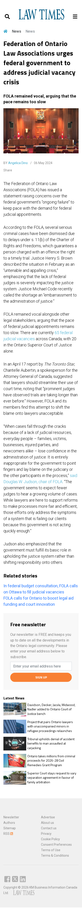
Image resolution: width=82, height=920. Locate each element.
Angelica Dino (18, 163)
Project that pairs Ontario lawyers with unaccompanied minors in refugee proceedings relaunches (50, 726)
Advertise (48, 817)
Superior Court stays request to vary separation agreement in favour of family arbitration (51, 777)
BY (15, 163)
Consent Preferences (56, 844)
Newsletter (11, 817)
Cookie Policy (50, 839)
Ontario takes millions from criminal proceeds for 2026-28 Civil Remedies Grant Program (51, 760)
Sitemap (9, 828)
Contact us (48, 828)
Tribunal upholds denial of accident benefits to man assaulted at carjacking (50, 743)
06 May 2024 (42, 163)
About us (47, 823)
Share (7, 170)
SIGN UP (41, 677)
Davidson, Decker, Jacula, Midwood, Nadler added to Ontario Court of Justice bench (51, 709)
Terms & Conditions (55, 855)
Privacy (46, 833)
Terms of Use (50, 850)
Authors (9, 823)
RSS (6, 833)
